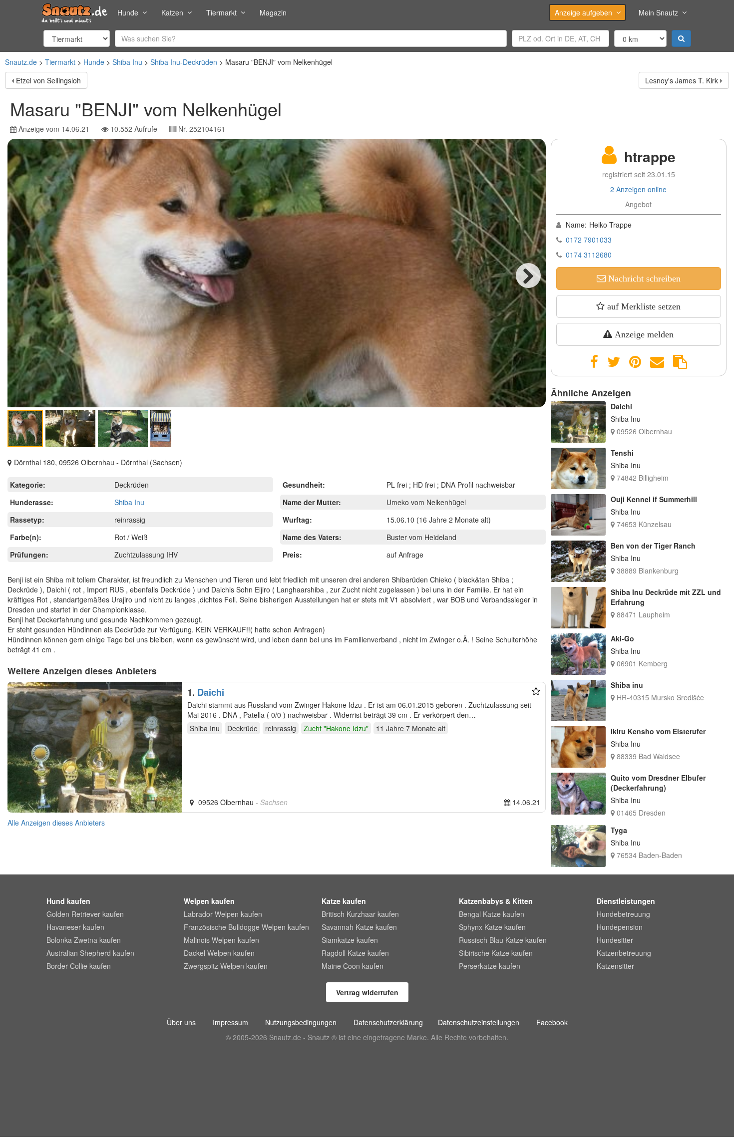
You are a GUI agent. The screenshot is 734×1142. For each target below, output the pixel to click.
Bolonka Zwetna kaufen (83, 940)
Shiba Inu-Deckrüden (183, 62)
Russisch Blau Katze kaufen (503, 940)
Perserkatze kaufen (489, 966)
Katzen (172, 12)
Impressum (230, 1022)
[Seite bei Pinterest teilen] (635, 362)
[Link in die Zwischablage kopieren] (680, 362)
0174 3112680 (589, 255)
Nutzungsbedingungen (301, 1022)
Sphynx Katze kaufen (492, 927)
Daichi (210, 692)
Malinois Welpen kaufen (221, 940)
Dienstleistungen (626, 901)
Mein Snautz (658, 12)
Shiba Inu (127, 62)
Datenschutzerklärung (388, 1022)
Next (528, 275)
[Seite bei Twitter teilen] (613, 362)
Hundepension (620, 927)
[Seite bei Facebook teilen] (594, 362)
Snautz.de (21, 62)
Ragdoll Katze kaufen (355, 953)
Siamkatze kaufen (350, 940)
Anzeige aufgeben (583, 12)
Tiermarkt (221, 12)
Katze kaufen (344, 901)
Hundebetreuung (623, 914)
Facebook (552, 1022)
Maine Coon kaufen (352, 966)
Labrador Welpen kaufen (223, 914)
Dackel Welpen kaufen (219, 953)
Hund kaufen (68, 901)
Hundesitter (615, 940)
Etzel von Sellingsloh (48, 80)
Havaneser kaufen (75, 927)
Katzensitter (615, 966)
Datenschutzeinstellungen (478, 1022)
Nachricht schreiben (643, 278)
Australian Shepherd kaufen (90, 953)
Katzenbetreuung (624, 953)
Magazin (273, 12)
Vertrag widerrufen (367, 992)
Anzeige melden (643, 334)
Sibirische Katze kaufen (496, 953)
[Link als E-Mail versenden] (657, 362)
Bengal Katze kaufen (491, 914)
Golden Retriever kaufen (85, 914)
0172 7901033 (589, 240)
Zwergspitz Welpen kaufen (226, 966)
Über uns (181, 1022)
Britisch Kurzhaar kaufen (360, 914)
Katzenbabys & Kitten (496, 901)
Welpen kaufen (209, 901)
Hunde (127, 12)
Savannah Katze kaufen (359, 927)
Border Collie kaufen (78, 966)
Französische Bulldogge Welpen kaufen (246, 927)
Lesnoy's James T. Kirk (681, 80)
